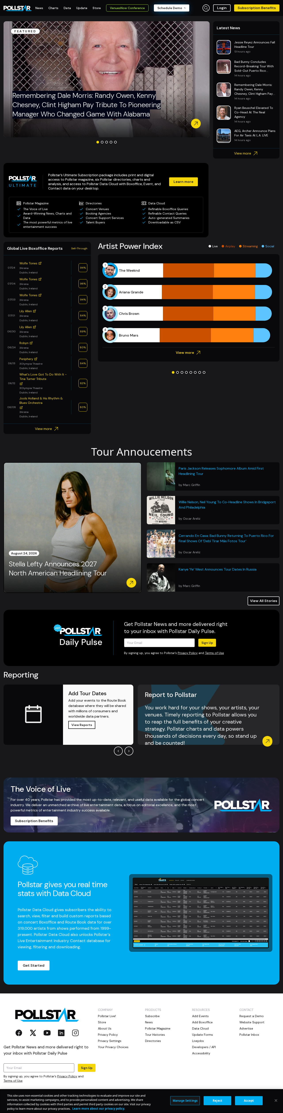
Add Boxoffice (202, 1022)
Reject (217, 1101)
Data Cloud (200, 1028)
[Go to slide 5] (115, 142)
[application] (188, 303)
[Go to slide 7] (199, 372)
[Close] (276, 1100)
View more (242, 153)
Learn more (183, 181)
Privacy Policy (188, 653)
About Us (104, 1028)
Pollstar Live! (107, 1016)
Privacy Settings (109, 1041)
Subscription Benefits (257, 8)
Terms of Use (214, 653)
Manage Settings (185, 1101)
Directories (153, 1041)
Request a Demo (251, 1016)
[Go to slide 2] (102, 142)
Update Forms (202, 1035)
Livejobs (198, 1041)
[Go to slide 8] (204, 372)
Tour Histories (155, 1035)
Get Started (33, 965)
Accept (249, 1101)
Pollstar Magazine (157, 1028)
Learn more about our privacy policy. (98, 1108)
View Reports (81, 725)
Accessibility (201, 1053)
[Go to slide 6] (195, 372)
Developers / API (204, 1047)
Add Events (200, 1016)
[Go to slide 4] (111, 142)
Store (102, 1022)
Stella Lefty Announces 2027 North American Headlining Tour (58, 568)
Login (222, 8)
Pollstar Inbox (249, 1035)
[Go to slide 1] (97, 142)
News (149, 1022)
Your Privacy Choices (113, 1047)
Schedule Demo (169, 8)
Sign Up (207, 643)
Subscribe (152, 1016)
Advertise (246, 1028)
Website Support (251, 1022)
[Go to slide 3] (106, 142)
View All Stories (263, 600)
